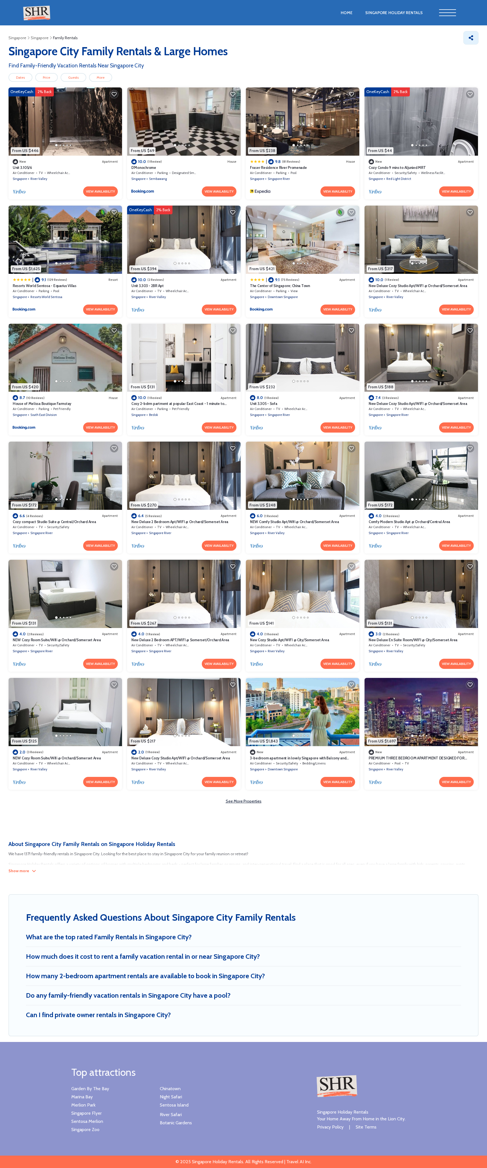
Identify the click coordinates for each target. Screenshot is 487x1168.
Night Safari (171, 1096)
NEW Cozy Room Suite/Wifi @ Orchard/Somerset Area (57, 640)
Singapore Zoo (85, 1129)
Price (46, 77)
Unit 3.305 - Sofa (263, 403)
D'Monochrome (143, 167)
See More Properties (244, 801)
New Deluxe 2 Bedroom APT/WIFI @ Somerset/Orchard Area (180, 640)
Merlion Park (83, 1105)
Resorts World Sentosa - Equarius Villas (44, 285)
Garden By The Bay (90, 1088)
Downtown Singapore (283, 297)
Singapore (20, 179)
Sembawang (158, 179)
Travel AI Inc (298, 1161)
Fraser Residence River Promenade (278, 167)
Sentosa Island (174, 1105)
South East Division (43, 415)
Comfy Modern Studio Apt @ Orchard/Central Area (409, 521)
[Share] (471, 38)
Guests (73, 77)
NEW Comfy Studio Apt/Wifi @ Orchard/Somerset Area (294, 521)
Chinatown (170, 1088)
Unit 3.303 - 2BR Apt (147, 285)
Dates (20, 77)
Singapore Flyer (86, 1113)
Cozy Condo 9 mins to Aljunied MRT (397, 167)
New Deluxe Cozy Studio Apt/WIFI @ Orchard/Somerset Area (418, 285)
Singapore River (279, 179)
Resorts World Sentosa (46, 297)
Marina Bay (82, 1096)
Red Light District (398, 179)
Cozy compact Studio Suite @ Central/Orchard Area (54, 521)
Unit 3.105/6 (22, 167)
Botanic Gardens (176, 1122)
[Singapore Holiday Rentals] (337, 1086)
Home (347, 12)
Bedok (153, 415)
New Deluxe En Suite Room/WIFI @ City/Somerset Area (413, 640)
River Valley (38, 179)
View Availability (100, 191)
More (101, 77)
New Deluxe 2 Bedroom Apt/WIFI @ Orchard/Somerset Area (179, 521)
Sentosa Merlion (87, 1121)
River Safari (171, 1114)
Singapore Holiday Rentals (394, 12)
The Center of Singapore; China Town (280, 285)
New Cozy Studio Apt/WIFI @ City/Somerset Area (289, 640)
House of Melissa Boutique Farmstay (42, 403)
